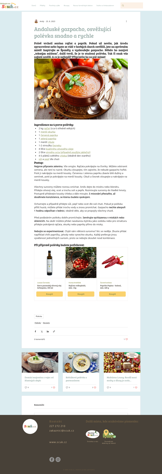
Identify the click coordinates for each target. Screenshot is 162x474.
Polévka (39, 316)
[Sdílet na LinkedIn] (48, 331)
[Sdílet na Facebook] (35, 331)
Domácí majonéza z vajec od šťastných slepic (39, 379)
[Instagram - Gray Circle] (58, 459)
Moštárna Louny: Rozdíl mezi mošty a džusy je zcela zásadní (122, 379)
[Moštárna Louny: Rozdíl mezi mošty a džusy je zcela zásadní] (122, 362)
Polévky (38, 323)
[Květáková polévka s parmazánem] (81, 362)
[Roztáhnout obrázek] (61, 250)
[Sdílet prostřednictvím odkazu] (54, 331)
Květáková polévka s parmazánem (76, 379)
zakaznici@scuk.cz (61, 430)
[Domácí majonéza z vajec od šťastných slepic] (40, 362)
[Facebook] (51, 459)
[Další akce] (126, 21)
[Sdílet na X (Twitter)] (41, 331)
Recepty (46, 323)
